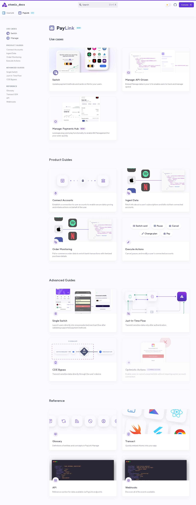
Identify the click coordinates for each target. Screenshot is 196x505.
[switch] (168, 4)
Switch (14, 33)
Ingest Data (11, 53)
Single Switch (11, 72)
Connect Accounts (14, 50)
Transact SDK (12, 94)
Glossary (10, 91)
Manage (14, 38)
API (7, 98)
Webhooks (11, 102)
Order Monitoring (13, 57)
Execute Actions (13, 61)
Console (184, 5)
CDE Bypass (11, 79)
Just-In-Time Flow (13, 76)
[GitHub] (175, 4)
